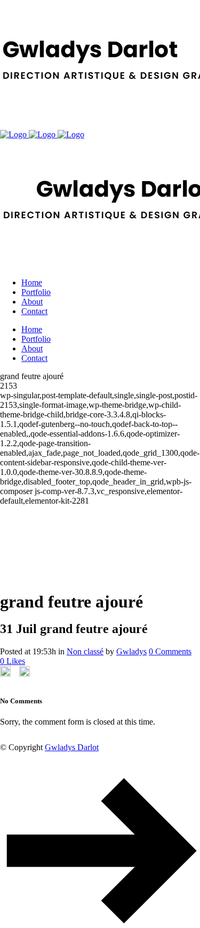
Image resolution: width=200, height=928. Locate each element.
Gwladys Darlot (72, 747)
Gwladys (131, 651)
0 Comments (170, 651)
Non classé (85, 651)
